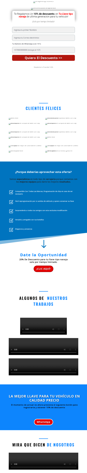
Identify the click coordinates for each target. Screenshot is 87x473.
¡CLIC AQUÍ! (43, 268)
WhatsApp (43, 421)
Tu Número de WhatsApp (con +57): (26, 44)
